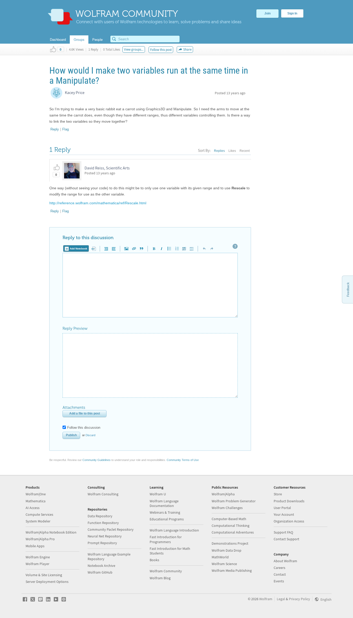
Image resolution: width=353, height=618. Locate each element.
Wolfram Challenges (227, 507)
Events (279, 581)
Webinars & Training (165, 512)
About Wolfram (285, 561)
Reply (54, 129)
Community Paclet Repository (111, 529)
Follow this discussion (83, 427)
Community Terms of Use (183, 459)
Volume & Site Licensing (44, 575)
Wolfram (265, 599)
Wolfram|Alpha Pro (40, 539)
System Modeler (38, 521)
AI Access (33, 507)
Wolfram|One (36, 494)
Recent (245, 151)
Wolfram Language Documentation (164, 503)
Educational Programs (167, 519)
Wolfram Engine (38, 557)
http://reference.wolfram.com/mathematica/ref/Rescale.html (97, 203)
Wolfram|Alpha (223, 494)
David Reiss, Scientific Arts (107, 167)
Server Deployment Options (47, 581)
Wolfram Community (166, 571)
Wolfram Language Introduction (174, 530)
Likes (232, 151)
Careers (279, 567)
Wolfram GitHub (100, 572)
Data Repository (100, 516)
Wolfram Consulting (103, 494)
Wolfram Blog (160, 578)
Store (278, 494)
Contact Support (286, 539)
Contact (280, 574)
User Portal (282, 507)
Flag (65, 129)
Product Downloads (289, 501)
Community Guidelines (96, 459)
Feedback (348, 289)
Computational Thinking (230, 525)
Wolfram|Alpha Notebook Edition (51, 532)
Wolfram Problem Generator (234, 501)
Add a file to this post (84, 413)
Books (154, 560)
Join (267, 13)
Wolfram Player (37, 563)
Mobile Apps (35, 546)
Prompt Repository (102, 543)
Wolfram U (158, 494)
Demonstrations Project (230, 543)
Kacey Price (75, 92)
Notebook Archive (101, 565)
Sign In (292, 13)
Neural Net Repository (105, 536)
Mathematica (35, 501)
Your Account (284, 514)
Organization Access (289, 521)
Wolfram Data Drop (226, 550)
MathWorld (220, 557)
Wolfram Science (224, 563)
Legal (281, 599)
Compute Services (39, 514)
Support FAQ (283, 532)
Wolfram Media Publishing (232, 570)
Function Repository (103, 522)
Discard (90, 435)
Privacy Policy (299, 599)
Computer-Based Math (229, 519)
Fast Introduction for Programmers (166, 539)
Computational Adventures (233, 532)
